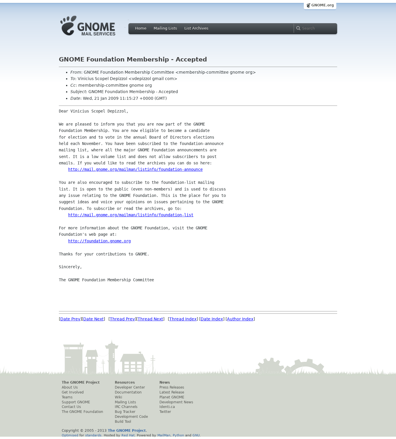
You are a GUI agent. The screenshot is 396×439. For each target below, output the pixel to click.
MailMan (163, 435)
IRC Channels (126, 407)
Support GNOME (76, 402)
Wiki (118, 397)
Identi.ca (167, 407)
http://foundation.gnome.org (99, 241)
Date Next (93, 319)
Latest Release (171, 392)
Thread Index (183, 319)
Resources (125, 382)
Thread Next (150, 319)
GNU (196, 435)
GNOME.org (322, 5)
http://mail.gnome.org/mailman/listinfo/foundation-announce (135, 169)
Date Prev (70, 319)
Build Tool (123, 422)
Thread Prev (122, 319)
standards (93, 435)
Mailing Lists (165, 28)
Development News (176, 402)
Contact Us (71, 407)
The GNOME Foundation (82, 412)
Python (178, 435)
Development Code (131, 417)
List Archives (196, 28)
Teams (67, 397)
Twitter (165, 412)
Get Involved (73, 392)
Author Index (240, 319)
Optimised (70, 435)
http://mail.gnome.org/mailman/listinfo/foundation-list (130, 215)
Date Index (212, 319)
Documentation (128, 392)
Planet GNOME (171, 397)
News (164, 382)
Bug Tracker (125, 412)
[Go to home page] (96, 37)
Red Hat (128, 435)
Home (140, 28)
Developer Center (130, 387)
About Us (70, 387)
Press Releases (171, 387)
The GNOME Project (81, 382)
